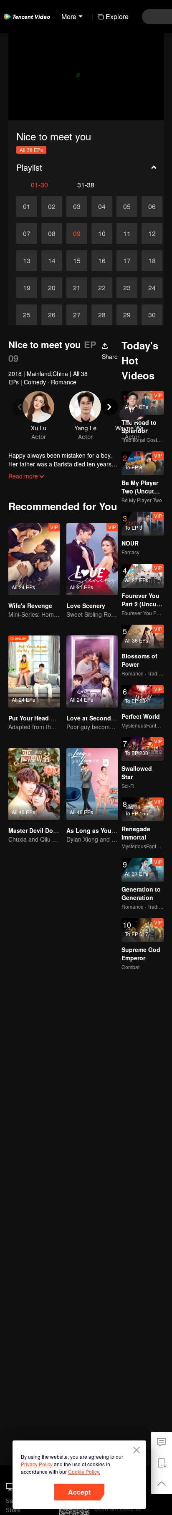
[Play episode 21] (76, 287)
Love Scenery (85, 605)
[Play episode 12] (152, 233)
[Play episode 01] (26, 206)
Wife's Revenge (30, 605)
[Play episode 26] (51, 314)
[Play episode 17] (126, 260)
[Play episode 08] (51, 233)
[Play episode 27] (76, 314)
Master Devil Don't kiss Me (45, 830)
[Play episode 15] (76, 260)
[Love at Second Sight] (92, 671)
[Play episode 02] (51, 206)
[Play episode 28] (101, 314)
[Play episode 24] (152, 287)
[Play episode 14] (51, 260)
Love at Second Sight (97, 718)
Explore (117, 16)
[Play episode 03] (76, 206)
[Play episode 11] (126, 233)
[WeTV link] (27, 16)
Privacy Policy (37, 1464)
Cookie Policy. (84, 1471)
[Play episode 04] (101, 206)
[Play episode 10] (101, 233)
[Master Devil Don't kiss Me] (34, 784)
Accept (79, 1492)
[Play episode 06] (152, 206)
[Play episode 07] (26, 233)
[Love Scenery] (92, 559)
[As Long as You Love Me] (92, 784)
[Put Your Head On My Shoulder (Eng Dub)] (34, 671)
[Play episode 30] (152, 314)
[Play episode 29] (126, 314)
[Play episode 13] (26, 260)
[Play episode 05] (126, 206)
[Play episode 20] (51, 287)
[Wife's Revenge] (34, 559)
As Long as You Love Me (101, 830)
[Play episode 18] (152, 260)
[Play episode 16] (101, 260)
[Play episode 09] (76, 233)
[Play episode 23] (126, 287)
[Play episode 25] (26, 314)
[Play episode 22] (101, 287)
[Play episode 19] (26, 287)
